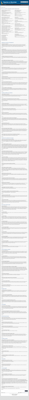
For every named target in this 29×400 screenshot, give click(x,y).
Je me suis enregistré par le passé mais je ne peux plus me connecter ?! (7, 13)
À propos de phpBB (7, 371)
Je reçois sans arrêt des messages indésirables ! (19, 18)
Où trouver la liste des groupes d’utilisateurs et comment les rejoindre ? (20, 12)
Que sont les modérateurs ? (17, 11)
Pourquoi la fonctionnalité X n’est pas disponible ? (19, 35)
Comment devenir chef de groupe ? (18, 13)
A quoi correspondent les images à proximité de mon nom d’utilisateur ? (7, 21)
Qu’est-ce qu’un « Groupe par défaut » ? (18, 15)
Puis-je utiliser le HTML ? (4, 36)
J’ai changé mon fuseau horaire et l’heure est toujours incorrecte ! (8, 20)
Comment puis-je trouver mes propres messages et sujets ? (20, 26)
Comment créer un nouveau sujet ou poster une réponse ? (7, 26)
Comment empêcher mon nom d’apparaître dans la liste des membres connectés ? (7, 18)
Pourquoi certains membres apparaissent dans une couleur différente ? (20, 14)
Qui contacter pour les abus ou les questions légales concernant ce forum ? (21, 36)
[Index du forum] (1, 2)
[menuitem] (5, 4)
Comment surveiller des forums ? (18, 29)
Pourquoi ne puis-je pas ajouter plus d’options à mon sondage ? (7, 28)
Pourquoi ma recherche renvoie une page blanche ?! (19, 25)
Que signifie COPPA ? (4, 11)
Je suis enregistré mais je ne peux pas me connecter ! (6, 12)
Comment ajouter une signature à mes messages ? (6, 27)
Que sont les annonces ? (4, 38)
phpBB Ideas (7, 375)
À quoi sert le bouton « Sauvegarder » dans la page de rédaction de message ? (8, 32)
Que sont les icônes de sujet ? (4, 40)
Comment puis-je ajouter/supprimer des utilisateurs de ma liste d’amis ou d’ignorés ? (21, 21)
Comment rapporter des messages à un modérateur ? (6, 31)
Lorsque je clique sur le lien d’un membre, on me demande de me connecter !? (8, 24)
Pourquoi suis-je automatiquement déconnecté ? (6, 15)
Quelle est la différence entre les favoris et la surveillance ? (20, 28)
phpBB (26, 114)
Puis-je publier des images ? (4, 37)
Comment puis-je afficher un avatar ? (5, 22)
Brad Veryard (16, 394)
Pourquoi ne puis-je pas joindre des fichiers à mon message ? (7, 30)
